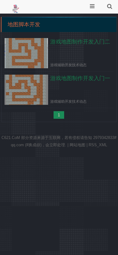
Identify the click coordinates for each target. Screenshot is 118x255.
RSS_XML (98, 145)
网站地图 (77, 145)
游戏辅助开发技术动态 (68, 65)
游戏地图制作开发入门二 (80, 42)
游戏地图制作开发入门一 (80, 78)
